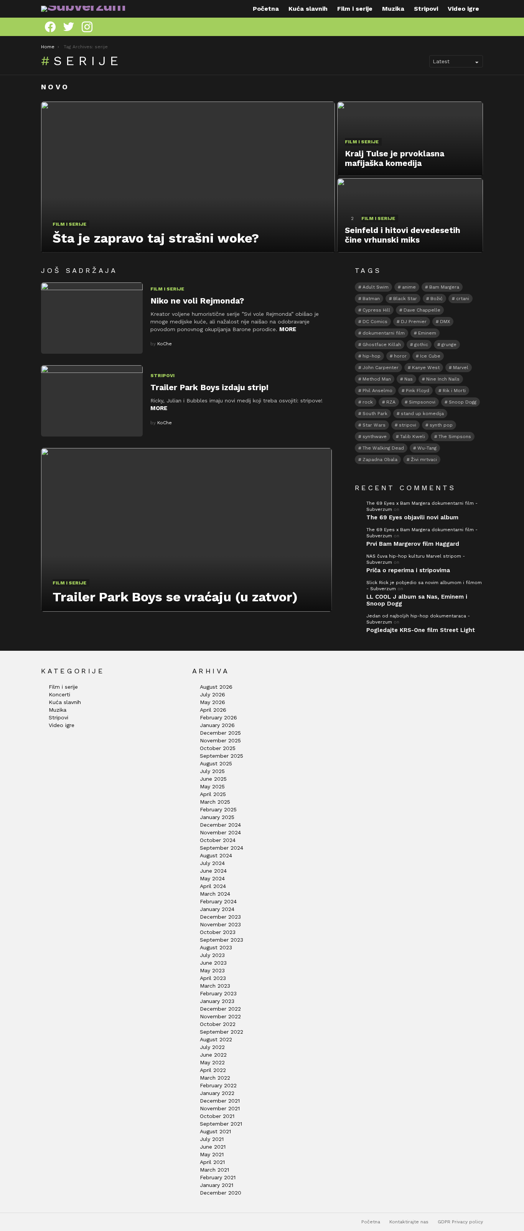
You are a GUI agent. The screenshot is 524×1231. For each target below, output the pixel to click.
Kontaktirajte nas (408, 1221)
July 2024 (212, 863)
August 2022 (216, 1039)
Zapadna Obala (380, 459)
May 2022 (212, 1062)
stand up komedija (422, 413)
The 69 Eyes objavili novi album (412, 517)
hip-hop (372, 356)
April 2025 (213, 794)
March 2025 (215, 802)
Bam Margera (444, 287)
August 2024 (216, 855)
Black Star (405, 298)
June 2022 (213, 1055)
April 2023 (213, 978)
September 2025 (221, 756)
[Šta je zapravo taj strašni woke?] (188, 177)
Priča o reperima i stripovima (408, 570)
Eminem (427, 333)
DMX (445, 321)
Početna (266, 8)
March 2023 (215, 986)
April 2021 (212, 1162)
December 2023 (220, 917)
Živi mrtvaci (424, 459)
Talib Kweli (412, 436)
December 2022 (220, 1009)
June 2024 (213, 871)
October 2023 (218, 932)
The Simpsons (454, 436)
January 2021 (216, 1185)
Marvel (460, 367)
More (287, 329)
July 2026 (212, 694)
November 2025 (220, 740)
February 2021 (218, 1177)
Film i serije (354, 8)
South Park (375, 413)
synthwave (375, 436)
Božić (436, 298)
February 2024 (218, 901)
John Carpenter (381, 367)
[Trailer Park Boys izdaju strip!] (92, 401)
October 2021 (217, 1116)
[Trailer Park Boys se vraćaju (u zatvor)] (186, 529)
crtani (462, 298)
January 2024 (217, 909)
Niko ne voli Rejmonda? (197, 300)
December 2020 (220, 1193)
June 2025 (213, 779)
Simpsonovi (422, 402)
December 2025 (220, 733)
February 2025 (218, 809)
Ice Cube (430, 356)
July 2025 (212, 771)
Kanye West (426, 367)
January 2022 (217, 1093)
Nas (408, 379)
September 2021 (221, 1124)
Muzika (393, 8)
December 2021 (220, 1101)
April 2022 (213, 1070)
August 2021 (215, 1131)
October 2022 (218, 1024)
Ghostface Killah (382, 344)
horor (400, 356)
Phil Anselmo (377, 390)
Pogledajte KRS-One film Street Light (420, 630)
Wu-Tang (427, 448)
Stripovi (426, 8)
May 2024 (212, 878)
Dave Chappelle (422, 310)
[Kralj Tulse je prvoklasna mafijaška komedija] (410, 139)
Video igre (463, 8)
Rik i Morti (454, 390)
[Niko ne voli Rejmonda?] (92, 318)
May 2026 (212, 702)
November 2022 (220, 1016)
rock (368, 402)
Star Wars (374, 425)
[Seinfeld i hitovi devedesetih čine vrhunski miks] (410, 215)
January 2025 (217, 817)
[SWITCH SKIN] (468, 26)
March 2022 (215, 1078)
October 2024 (218, 840)
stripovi (407, 425)
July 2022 (212, 1047)
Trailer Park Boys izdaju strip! (209, 387)
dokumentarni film (384, 333)
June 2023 (213, 963)
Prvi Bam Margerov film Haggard (412, 543)
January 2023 (217, 1001)
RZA (390, 402)
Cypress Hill (376, 310)
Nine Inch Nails (443, 379)
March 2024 (215, 894)
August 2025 (216, 763)
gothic (421, 344)
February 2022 (218, 1085)
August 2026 (216, 687)
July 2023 (212, 955)
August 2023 (216, 947)
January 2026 (217, 725)
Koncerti (59, 694)
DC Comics (375, 321)
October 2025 (218, 748)
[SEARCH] (480, 27)
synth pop (441, 425)
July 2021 (212, 1139)
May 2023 (212, 970)
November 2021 (220, 1108)
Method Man (377, 379)
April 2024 (213, 886)
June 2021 (213, 1147)
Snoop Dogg (462, 402)
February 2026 (218, 717)
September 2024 (221, 848)
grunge (449, 344)
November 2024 (220, 832)
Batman (371, 298)
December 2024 (220, 825)
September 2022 (221, 1032)
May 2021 (212, 1154)
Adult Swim (376, 287)
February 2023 (218, 993)
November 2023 (220, 924)
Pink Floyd (417, 390)
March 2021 (214, 1170)
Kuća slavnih (308, 8)
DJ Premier (414, 321)
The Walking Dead (383, 448)
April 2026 (213, 710)
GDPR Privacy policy (460, 1221)
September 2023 (221, 940)
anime (409, 287)
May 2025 (212, 786)
